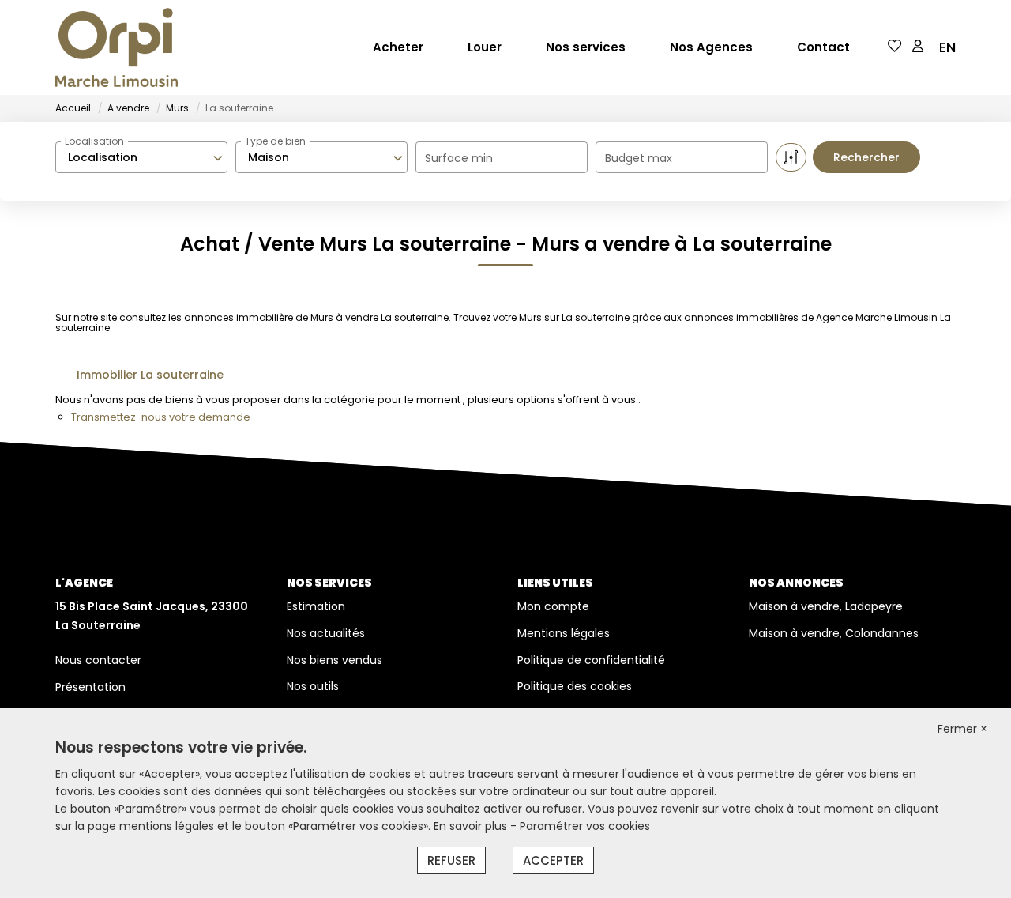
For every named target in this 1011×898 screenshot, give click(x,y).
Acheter (398, 47)
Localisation (94, 141)
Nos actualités (326, 633)
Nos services (586, 47)
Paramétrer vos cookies (585, 826)
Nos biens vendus (334, 660)
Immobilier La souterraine (150, 375)
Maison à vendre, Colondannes (834, 633)
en (947, 47)
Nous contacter (98, 660)
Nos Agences (711, 47)
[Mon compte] (917, 47)
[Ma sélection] (895, 47)
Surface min (459, 158)
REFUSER (451, 860)
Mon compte (553, 606)
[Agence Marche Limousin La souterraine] (116, 47)
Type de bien (275, 141)
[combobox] (141, 157)
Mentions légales (563, 633)
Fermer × (962, 729)
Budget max (638, 158)
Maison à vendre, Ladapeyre (826, 606)
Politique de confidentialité (591, 660)
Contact (823, 47)
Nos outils (313, 686)
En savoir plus (472, 826)
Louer (485, 47)
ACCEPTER (553, 860)
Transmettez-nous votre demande (160, 416)
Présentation (90, 687)
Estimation (316, 606)
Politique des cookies (574, 686)
